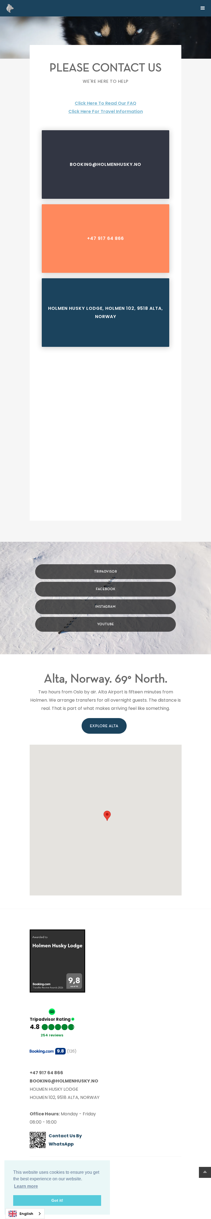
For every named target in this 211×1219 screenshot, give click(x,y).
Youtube (105, 624)
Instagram (105, 606)
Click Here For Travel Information (105, 111)
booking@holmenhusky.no (105, 164)
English (26, 1213)
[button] (203, 8)
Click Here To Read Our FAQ (105, 103)
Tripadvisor (105, 571)
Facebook (105, 589)
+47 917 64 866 (105, 238)
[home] (8, 8)
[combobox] (25, 1213)
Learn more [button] (26, 1186)
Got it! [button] (57, 1200)
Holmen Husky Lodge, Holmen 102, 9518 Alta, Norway (105, 312)
